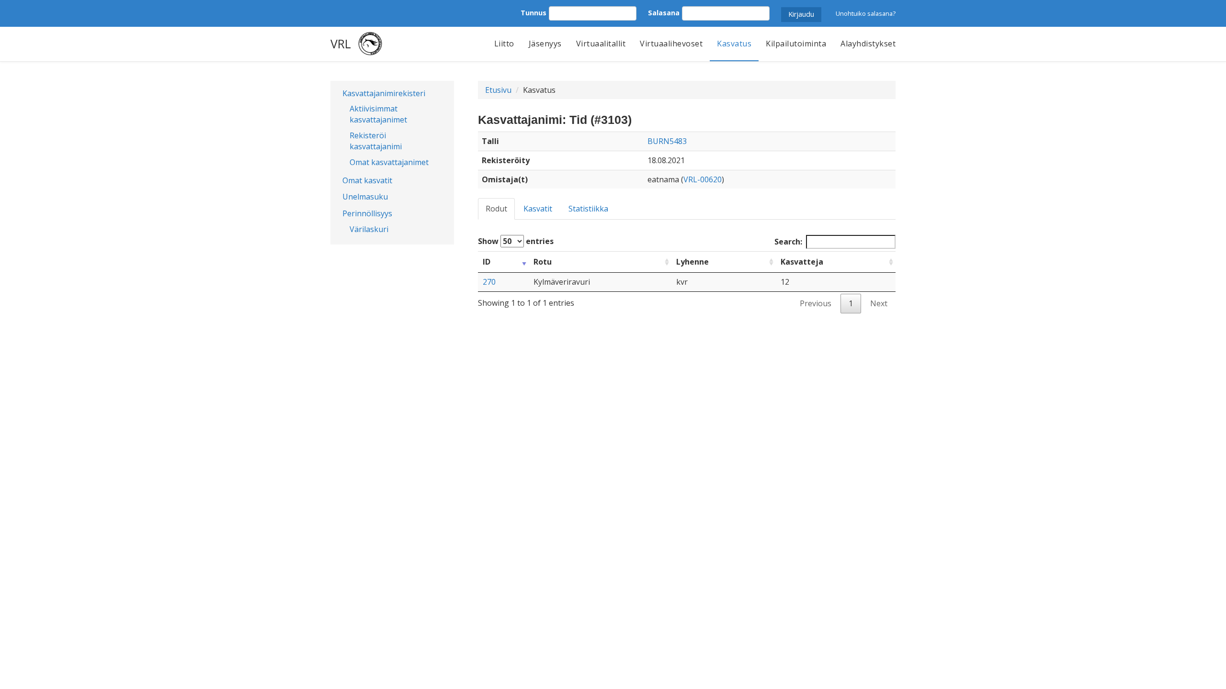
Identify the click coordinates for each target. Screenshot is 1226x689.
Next (878, 303)
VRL (340, 43)
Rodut (496, 208)
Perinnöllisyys (367, 213)
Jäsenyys (545, 43)
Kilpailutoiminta (796, 43)
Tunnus (533, 12)
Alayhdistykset (868, 43)
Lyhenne (692, 261)
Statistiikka (588, 208)
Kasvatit (537, 208)
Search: (788, 241)
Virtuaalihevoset (671, 43)
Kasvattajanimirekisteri (383, 93)
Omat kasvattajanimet (389, 162)
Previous (815, 303)
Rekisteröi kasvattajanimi (376, 141)
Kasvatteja (802, 261)
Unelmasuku (365, 196)
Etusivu (498, 90)
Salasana (664, 12)
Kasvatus (734, 43)
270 (489, 282)
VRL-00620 (702, 179)
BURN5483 (667, 141)
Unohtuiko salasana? (866, 13)
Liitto (504, 43)
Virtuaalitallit (601, 43)
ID (486, 261)
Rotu (543, 261)
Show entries (516, 241)
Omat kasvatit (367, 180)
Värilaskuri (369, 229)
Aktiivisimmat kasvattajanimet (378, 114)
